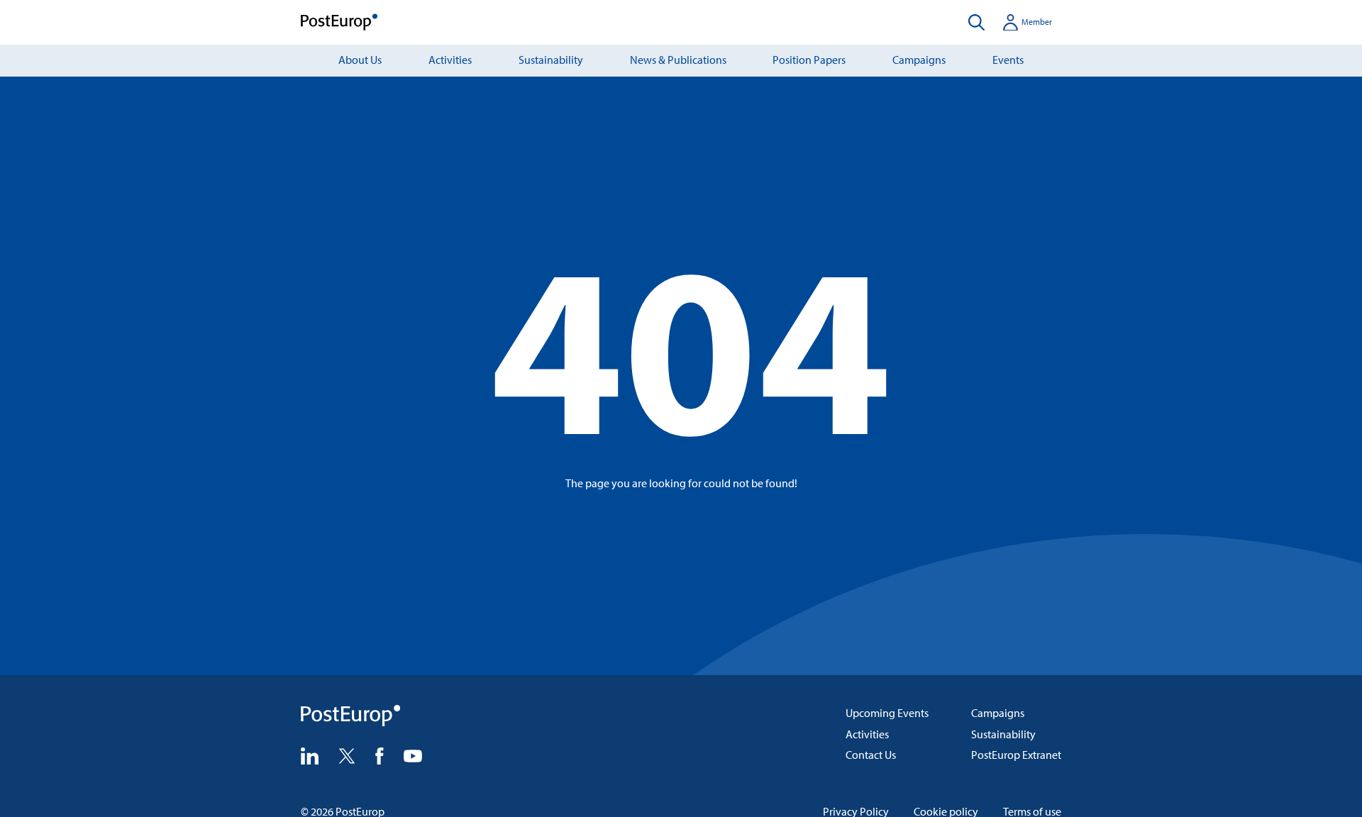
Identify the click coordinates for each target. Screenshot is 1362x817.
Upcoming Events (887, 713)
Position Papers (809, 59)
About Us (360, 59)
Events (1008, 59)
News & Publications (678, 59)
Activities (450, 59)
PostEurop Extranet (1016, 754)
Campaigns (919, 59)
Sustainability (551, 59)
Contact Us (871, 754)
